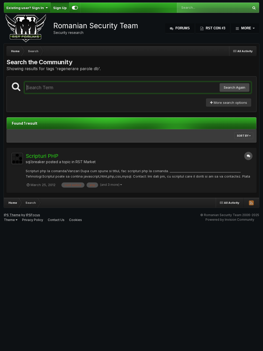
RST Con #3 (215, 28)
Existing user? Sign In (25, 8)
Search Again (234, 87)
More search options (230, 102)
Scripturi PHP (42, 156)
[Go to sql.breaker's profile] (17, 158)
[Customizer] (74, 8)
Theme (10, 220)
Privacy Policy (32, 220)
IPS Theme (12, 215)
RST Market (86, 162)
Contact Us (56, 220)
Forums (182, 28)
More (246, 28)
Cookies (75, 220)
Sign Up (60, 8)
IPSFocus (33, 215)
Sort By (243, 135)
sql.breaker (35, 162)
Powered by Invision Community (229, 219)
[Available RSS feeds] (251, 203)
